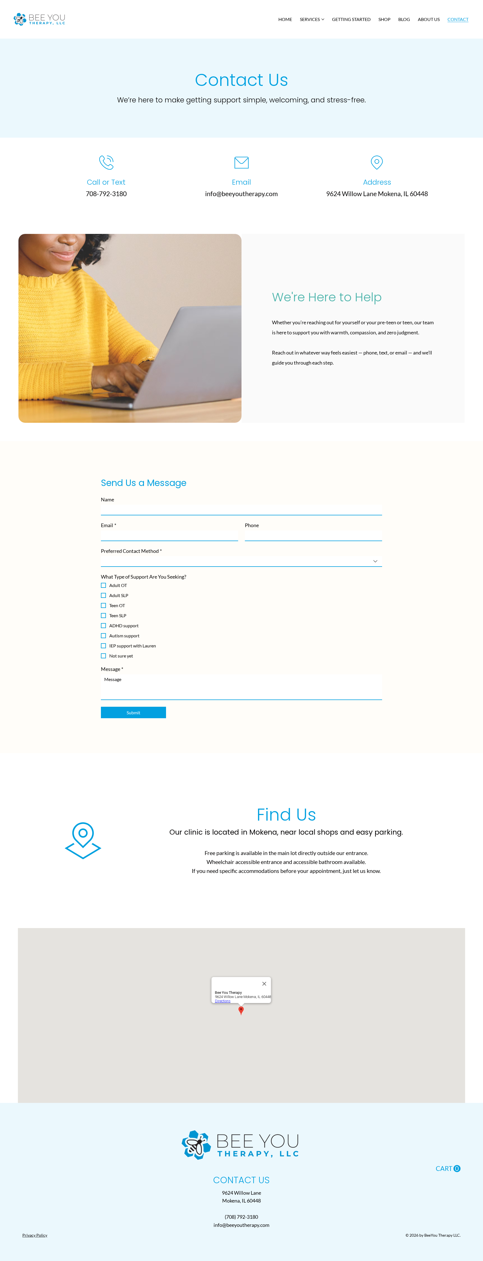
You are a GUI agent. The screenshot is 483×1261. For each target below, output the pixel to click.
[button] (448, 1169)
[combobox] (241, 561)
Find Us (286, 814)
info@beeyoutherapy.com (241, 194)
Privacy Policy (34, 1235)
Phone (252, 525)
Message (112, 669)
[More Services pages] (322, 19)
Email (108, 525)
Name (107, 499)
